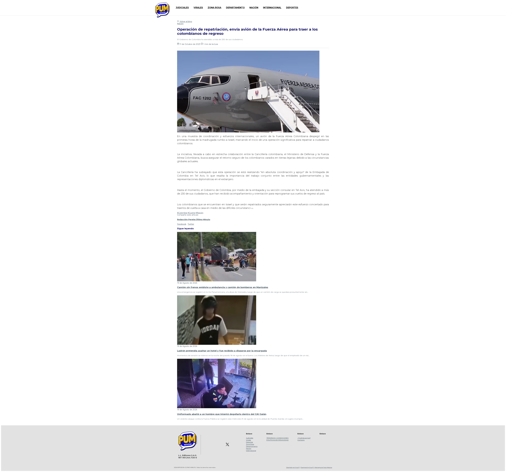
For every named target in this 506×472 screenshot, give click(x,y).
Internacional (251, 451)
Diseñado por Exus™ (293, 467)
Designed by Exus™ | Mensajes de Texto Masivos (316, 467)
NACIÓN (253, 7)
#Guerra (191, 213)
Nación (180, 23)
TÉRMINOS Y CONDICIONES (277, 438)
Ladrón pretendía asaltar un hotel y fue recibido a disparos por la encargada (222, 350)
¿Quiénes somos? (304, 438)
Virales (248, 440)
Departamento (251, 446)
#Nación (199, 213)
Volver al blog (185, 21)
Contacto (301, 440)
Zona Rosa (250, 444)
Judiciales (249, 438)
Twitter (191, 224)
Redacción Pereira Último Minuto (193, 219)
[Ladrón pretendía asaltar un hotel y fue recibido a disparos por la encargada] (216, 344)
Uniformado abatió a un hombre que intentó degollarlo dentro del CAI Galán (221, 414)
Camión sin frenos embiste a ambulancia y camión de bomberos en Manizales (222, 287)
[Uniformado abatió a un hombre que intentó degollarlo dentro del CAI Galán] (216, 407)
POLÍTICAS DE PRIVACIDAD (277, 440)
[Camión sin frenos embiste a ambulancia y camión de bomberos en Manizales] (216, 281)
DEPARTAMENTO (235, 7)
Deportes (249, 442)
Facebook (181, 224)
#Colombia (182, 213)
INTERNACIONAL (272, 7)
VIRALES (198, 7)
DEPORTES (292, 7)
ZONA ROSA (214, 7)
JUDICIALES (182, 7)
